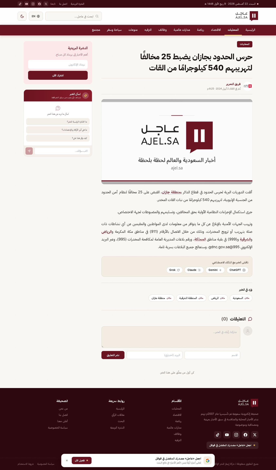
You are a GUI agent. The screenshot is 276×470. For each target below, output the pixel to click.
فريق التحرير (233, 84)
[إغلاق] (66, 460)
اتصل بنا (63, 3)
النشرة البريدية (77, 3)
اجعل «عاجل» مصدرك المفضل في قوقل (232, 445)
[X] (45, 3)
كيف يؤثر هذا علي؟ (79, 138)
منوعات (133, 30)
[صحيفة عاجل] (246, 16)
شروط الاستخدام (26, 463)
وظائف (162, 30)
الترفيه (148, 30)
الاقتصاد (216, 30)
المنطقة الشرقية (191, 298)
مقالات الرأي (118, 414)
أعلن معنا (62, 421)
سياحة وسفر (114, 30)
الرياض (106, 231)
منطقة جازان (171, 192)
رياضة (200, 30)
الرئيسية (250, 30)
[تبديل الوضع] (22, 16)
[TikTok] (20, 3)
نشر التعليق (113, 355)
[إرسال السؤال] (29, 151)
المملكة (200, 239)
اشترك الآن (58, 75)
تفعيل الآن (81, 460)
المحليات (233, 30)
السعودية (241, 298)
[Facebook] (39, 3)
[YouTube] (26, 3)
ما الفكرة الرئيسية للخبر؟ (77, 121)
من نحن (63, 408)
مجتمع (96, 30)
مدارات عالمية (182, 30)
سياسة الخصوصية (58, 427)
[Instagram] (33, 3)
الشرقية (245, 239)
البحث (121, 421)
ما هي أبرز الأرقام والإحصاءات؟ (74, 129)
